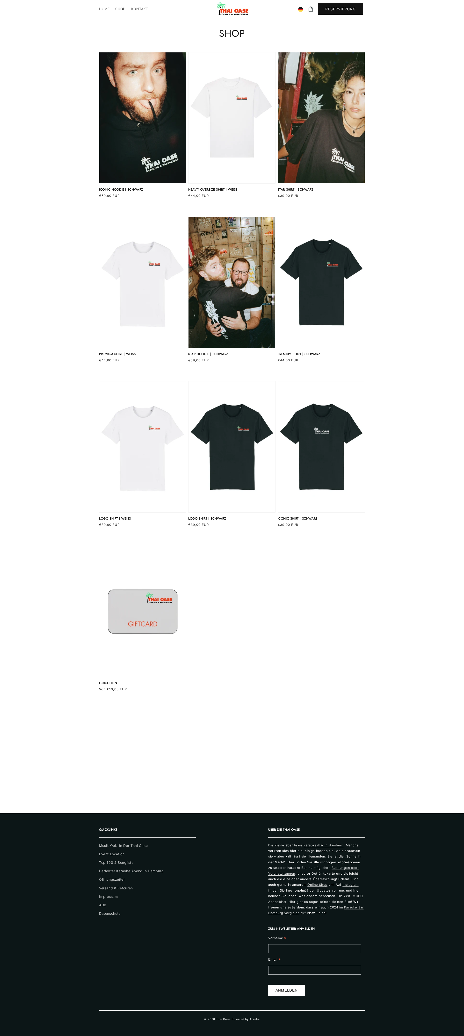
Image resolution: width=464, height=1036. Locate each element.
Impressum (108, 896)
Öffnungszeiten (112, 879)
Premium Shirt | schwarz (299, 354)
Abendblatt (277, 902)
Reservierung (340, 9)
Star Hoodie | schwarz (208, 354)
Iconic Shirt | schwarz (298, 519)
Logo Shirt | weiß (115, 519)
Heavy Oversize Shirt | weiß (213, 190)
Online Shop (317, 884)
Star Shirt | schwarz (295, 190)
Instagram (350, 884)
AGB (102, 905)
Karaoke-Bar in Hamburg (323, 845)
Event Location (111, 854)
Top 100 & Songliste (116, 862)
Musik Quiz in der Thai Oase (123, 845)
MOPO (357, 896)
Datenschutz (110, 913)
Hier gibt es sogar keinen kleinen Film (320, 902)
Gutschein (108, 683)
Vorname (277, 938)
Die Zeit (344, 896)
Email (274, 959)
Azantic (254, 1019)
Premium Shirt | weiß (117, 354)
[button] (310, 9)
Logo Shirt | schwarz (207, 519)
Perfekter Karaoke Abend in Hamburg (131, 871)
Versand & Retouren (116, 888)
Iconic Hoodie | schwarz (121, 190)
